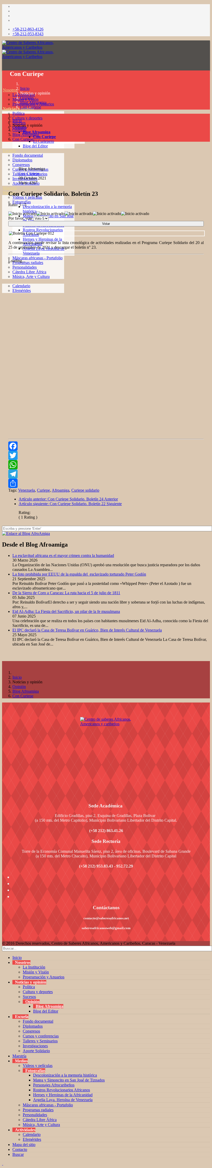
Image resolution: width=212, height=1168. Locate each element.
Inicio (24, 88)
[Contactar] (3, 300)
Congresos (21, 164)
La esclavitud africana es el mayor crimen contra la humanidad (63, 555)
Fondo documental (27, 155)
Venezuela (26, 490)
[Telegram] (106, 474)
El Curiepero (43, 141)
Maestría (10, 188)
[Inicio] (3, 85)
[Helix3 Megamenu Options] (3, 67)
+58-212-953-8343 (27, 34)
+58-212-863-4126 (27, 29)
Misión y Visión (36, 972)
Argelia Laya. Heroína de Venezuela (63, 1100)
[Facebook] (106, 446)
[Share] (106, 483)
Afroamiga (60, 490)
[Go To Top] (2, 1163)
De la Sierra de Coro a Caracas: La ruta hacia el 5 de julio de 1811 (66, 593)
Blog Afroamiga (36, 132)
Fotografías (21, 202)
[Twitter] (106, 455)
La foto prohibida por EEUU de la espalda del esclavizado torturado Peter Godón (79, 574)
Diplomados (22, 160)
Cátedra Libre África (40, 1119)
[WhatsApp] (106, 464)
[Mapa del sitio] (3, 295)
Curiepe (43, 490)
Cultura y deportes (27, 118)
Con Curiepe (44, 136)
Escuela (9, 150)
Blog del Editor (35, 146)
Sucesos (29, 996)
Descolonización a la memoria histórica (65, 1075)
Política (18, 113)
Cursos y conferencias (41, 1036)
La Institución (34, 967)
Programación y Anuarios (43, 977)
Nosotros (10, 90)
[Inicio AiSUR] (106, 753)
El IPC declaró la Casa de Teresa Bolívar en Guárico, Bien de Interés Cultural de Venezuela (87, 630)
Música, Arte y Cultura (41, 1124)
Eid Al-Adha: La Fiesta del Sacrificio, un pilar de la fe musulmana (66, 611)
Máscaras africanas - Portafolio (37, 258)
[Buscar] (3, 304)
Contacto (19, 1149)
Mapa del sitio (23, 1144)
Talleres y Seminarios (40, 1041)
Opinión (27, 98)
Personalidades (35, 1115)
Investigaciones (35, 1046)
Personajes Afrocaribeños (53, 1085)
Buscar (18, 1154)
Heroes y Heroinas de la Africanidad (63, 1095)
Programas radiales (27, 262)
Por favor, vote (20, 218)
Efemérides (32, 1139)
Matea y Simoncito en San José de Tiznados (69, 1080)
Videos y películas (37, 1065)
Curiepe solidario (85, 490)
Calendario (32, 1134)
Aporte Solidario (36, 1051)
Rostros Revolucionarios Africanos (61, 1090)
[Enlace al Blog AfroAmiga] (106, 533)
